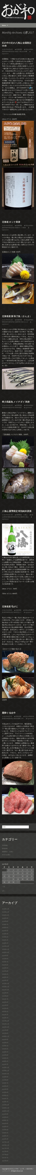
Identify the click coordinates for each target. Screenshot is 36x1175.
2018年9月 (5, 1114)
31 (18, 882)
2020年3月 (5, 1058)
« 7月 (3, 887)
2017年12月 (5, 1142)
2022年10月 (5, 990)
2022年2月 (5, 1015)
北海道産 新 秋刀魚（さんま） (17, 316)
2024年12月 (5, 909)
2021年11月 (5, 1024)
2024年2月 (5, 940)
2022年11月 (5, 987)
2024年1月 (5, 943)
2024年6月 (5, 927)
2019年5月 (5, 1089)
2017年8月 (5, 1154)
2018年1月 (5, 1139)
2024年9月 (5, 918)
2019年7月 (5, 1083)
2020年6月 (5, 1049)
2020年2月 (5, 1061)
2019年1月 (5, 1102)
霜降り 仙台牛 (9, 712)
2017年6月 (5, 1161)
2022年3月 (5, 1011)
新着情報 (19, 49)
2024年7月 (5, 924)
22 (9, 879)
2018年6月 (5, 1123)
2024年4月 (5, 934)
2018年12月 (5, 1105)
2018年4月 (5, 1130)
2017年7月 (5, 1158)
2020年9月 (5, 1039)
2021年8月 (5, 1033)
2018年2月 (5, 1136)
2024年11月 (5, 912)
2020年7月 (5, 1046)
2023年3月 (5, 974)
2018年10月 (5, 1111)
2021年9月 (5, 1030)
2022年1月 (5, 1018)
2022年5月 (5, 1005)
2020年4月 (5, 1055)
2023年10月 (5, 952)
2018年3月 (5, 1133)
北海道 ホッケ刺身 (11, 222)
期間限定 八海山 (22, 515)
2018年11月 (5, 1108)
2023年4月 (5, 971)
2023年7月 (5, 962)
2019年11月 (5, 1070)
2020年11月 (5, 1036)
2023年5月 (5, 968)
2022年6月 (5, 1002)
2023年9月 (5, 955)
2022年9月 (5, 993)
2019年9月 (5, 1077)
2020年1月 (5, 1064)
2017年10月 (5, 1148)
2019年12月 (5, 1067)
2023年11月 (5, 949)
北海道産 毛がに (10, 606)
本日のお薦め (6, 855)
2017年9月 (5, 1151)
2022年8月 (5, 996)
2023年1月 (5, 980)
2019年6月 (5, 1086)
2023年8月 (5, 959)
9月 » (3, 891)
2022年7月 (5, 999)
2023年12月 (5, 946)
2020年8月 (5, 1042)
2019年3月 (5, 1095)
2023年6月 (5, 965)
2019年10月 (5, 1074)
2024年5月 (5, 931)
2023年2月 (5, 977)
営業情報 (5, 845)
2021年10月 (5, 1027)
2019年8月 (5, 1080)
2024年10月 (5, 915)
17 (18, 876)
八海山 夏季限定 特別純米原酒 (16, 511)
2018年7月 (5, 1120)
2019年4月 (5, 1092)
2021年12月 (5, 1021)
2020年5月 (5, 1052)
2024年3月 (5, 937)
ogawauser (28, 407)
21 (4, 879)
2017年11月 (5, 1145)
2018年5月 (5, 1126)
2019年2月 (5, 1098)
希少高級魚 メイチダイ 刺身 (16, 401)
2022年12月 (5, 983)
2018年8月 (5, 1117)
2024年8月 (5, 921)
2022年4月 (5, 1008)
